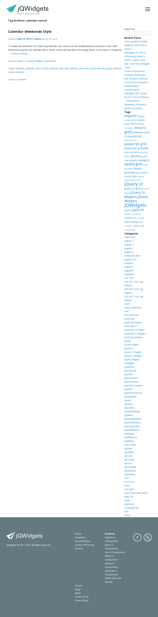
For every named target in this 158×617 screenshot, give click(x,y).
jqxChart (128, 374)
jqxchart (128, 210)
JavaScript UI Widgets (135, 333)
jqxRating (129, 433)
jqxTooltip (129, 459)
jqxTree (128, 463)
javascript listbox (131, 152)
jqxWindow (129, 474)
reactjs (135, 221)
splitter (136, 225)
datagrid (140, 127)
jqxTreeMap (130, 466)
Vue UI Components (115, 552)
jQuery (135, 156)
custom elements (133, 307)
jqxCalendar (50, 60)
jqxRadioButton (132, 429)
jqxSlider (128, 448)
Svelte (127, 500)
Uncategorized (131, 507)
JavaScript (135, 136)
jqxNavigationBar (133, 418)
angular (130, 115)
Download (80, 537)
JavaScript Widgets (133, 337)
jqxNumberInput (132, 422)
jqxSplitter (129, 452)
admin (37, 38)
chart (132, 123)
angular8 (128, 270)
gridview (137, 132)
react (127, 221)
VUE (126, 511)
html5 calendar (50, 68)
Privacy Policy (81, 600)
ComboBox (128, 128)
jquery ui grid (132, 188)
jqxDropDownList (133, 392)
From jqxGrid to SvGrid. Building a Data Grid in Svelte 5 (136, 45)
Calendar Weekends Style (30, 31)
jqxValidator (130, 470)
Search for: (129, 29)
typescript (129, 504)
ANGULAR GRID (132, 255)
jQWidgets (135, 205)
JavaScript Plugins (133, 322)
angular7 (128, 266)
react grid (129, 489)
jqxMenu (128, 415)
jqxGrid (138, 209)
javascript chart (130, 140)
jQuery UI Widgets (134, 194)
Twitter (148, 537)
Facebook (137, 537)
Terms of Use (82, 596)
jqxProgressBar (132, 426)
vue (133, 229)
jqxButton (129, 366)
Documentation (83, 541)
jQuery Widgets (35, 60)
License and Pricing (84, 544)
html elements (131, 315)
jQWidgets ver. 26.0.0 (134, 52)
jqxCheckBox (130, 378)
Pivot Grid (129, 481)
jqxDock (128, 389)
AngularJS (129, 274)
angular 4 (129, 244)
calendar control (34, 68)
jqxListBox (129, 407)
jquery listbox (141, 172)
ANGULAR (129, 237)
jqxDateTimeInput (133, 385)
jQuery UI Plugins (132, 352)
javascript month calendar (92, 68)
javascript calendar (68, 68)
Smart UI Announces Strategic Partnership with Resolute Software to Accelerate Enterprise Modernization (136, 78)
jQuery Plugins (131, 176)
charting (140, 123)
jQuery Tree (136, 180)
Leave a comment (17, 79)
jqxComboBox (131, 381)
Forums (79, 585)
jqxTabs (128, 455)
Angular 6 (129, 252)
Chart (127, 303)
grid (127, 131)
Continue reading (20, 53)
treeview (127, 230)
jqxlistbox (128, 214)
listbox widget (138, 218)
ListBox (128, 217)
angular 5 (129, 248)
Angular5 (128, 263)
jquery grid (133, 164)
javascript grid (135, 144)
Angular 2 (129, 240)
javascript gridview (136, 148)
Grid (126, 311)
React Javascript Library (136, 492)
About (78, 593)
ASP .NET (129, 277)
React (127, 485)
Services (79, 548)
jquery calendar (113, 68)
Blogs (78, 589)
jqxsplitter (137, 214)
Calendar (20, 68)
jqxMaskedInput (132, 411)
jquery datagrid (139, 160)
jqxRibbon (129, 441)
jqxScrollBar (130, 444)
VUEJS (127, 515)
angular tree (130, 259)
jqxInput (128, 403)
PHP (126, 478)
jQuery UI (22, 60)
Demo (78, 533)
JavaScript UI (130, 326)
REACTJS (128, 496)
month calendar (16, 72)
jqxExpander (130, 396)
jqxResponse (130, 437)
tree (142, 226)
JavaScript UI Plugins (134, 329)
